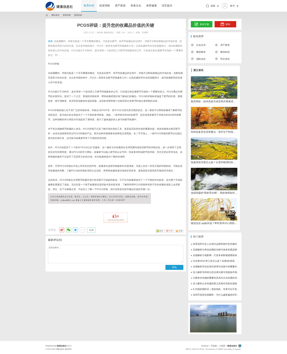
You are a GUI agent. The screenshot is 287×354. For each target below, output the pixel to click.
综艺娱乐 (167, 5)
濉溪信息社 (64, 6)
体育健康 (151, 5)
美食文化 (136, 5)
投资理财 (104, 5)
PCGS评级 (53, 63)
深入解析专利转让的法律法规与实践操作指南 (215, 272)
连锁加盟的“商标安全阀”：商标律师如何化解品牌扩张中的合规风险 (214, 192)
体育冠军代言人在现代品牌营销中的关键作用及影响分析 (221, 244)
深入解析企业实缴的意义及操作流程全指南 (214, 283)
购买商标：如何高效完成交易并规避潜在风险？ (214, 101)
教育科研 (89, 5)
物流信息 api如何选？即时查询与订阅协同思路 (214, 223)
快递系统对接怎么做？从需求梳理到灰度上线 (214, 162)
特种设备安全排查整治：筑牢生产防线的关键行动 (214, 131)
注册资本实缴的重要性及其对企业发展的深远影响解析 (220, 277)
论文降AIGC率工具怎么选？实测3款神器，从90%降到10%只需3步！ (227, 261)
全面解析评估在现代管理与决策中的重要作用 (215, 266)
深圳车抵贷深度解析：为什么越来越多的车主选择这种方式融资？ (225, 294)
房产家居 (120, 5)
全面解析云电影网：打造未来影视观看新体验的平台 (218, 255)
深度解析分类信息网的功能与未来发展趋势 (214, 249)
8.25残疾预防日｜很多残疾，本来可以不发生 (215, 289)
